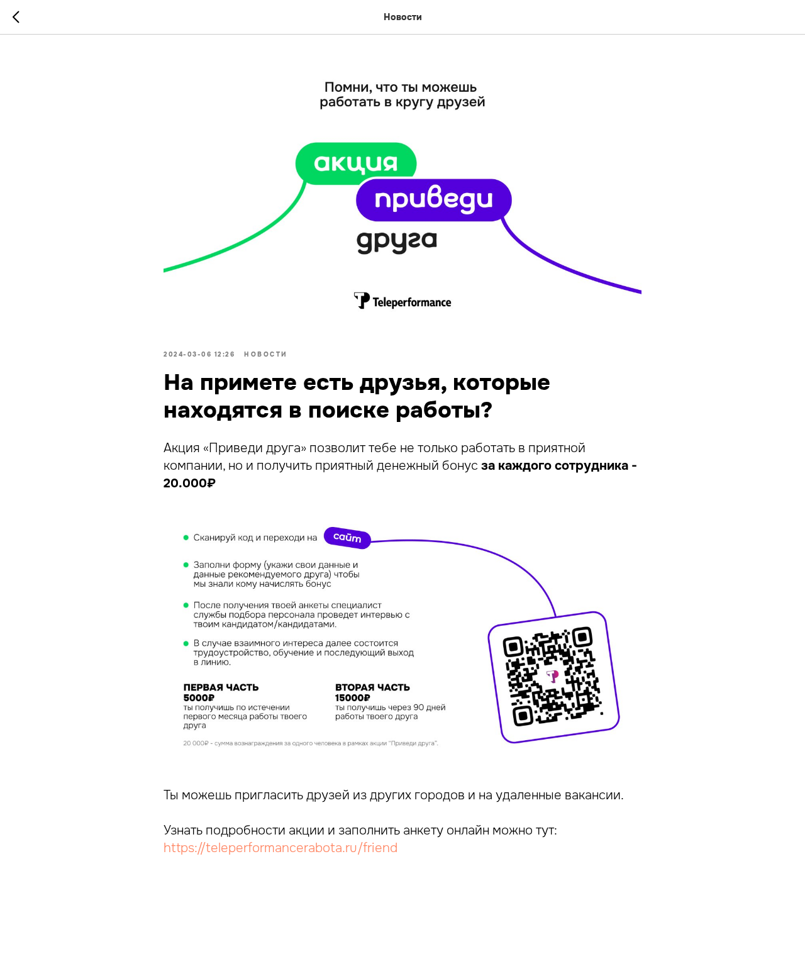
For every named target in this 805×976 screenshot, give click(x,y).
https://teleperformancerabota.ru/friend (280, 848)
